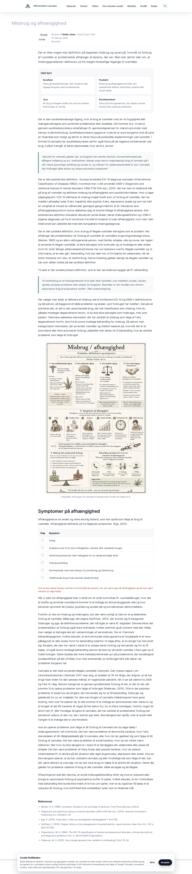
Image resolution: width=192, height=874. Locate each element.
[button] (165, 6)
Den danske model (113, 6)
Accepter (165, 862)
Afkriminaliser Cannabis (45, 6)
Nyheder (71, 6)
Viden (95, 6)
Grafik (143, 6)
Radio (154, 6)
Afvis (152, 862)
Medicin (131, 6)
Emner (84, 6)
